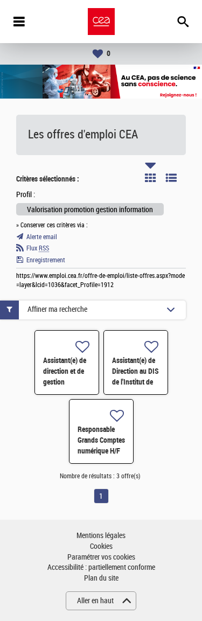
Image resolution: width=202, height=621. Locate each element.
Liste (171, 177)
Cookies (101, 546)
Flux (37, 248)
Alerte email (41, 237)
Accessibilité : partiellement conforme (101, 567)
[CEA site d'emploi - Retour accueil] (101, 21)
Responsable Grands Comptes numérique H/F (101, 440)
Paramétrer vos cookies (101, 557)
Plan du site (101, 578)
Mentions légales (101, 535)
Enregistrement (45, 260)
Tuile (150, 177)
